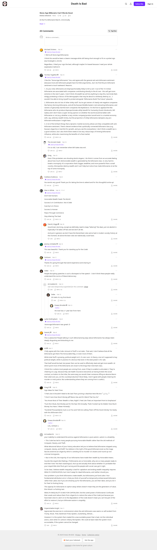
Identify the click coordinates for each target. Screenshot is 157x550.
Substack (68, 545)
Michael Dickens (50, 49)
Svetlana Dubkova (51, 177)
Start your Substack (73, 540)
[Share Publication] (131, 4)
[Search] (126, 4)
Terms (84, 535)
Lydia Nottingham (51, 319)
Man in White (49, 190)
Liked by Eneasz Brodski (53, 52)
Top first (114, 31)
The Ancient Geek (54, 142)
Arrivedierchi (52, 284)
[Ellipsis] (116, 49)
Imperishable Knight (51, 508)
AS (45, 348)
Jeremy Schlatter (50, 244)
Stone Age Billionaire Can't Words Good (56, 13)
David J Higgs (53, 224)
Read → (42, 24)
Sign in (150, 4)
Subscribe (139, 4)
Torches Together (50, 75)
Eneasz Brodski (45, 15)
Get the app (89, 540)
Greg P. (47, 387)
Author (57, 308)
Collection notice (93, 535)
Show (86, 287)
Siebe (46, 271)
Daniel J (47, 332)
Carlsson (47, 257)
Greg (49, 155)
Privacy (77, 535)
